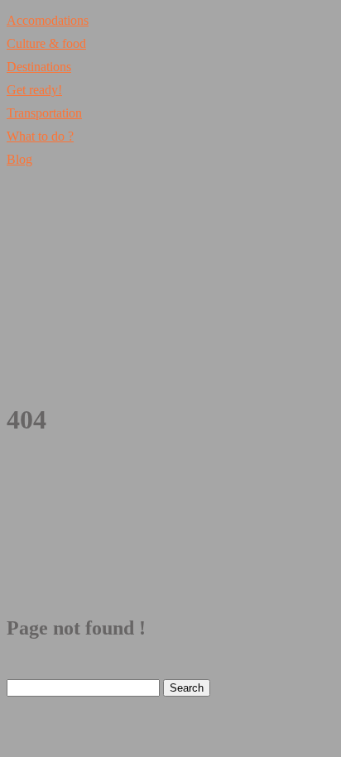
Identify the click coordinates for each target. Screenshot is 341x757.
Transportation (44, 113)
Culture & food (46, 43)
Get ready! (34, 90)
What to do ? (40, 136)
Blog (19, 159)
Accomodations (48, 20)
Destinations (39, 67)
